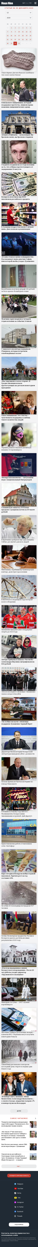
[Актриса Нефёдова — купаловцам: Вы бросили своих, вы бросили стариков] (19, 124)
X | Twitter (20, 1207)
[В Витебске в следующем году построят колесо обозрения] (19, 589)
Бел (24, 3)
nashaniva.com (5, 1240)
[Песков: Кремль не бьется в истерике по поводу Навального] (19, 771)
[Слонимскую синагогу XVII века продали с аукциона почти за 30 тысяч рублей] (19, 498)
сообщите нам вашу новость (19, 1175)
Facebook (20, 1211)
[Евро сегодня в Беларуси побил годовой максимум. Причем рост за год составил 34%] (19, 864)
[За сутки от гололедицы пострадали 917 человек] (19, 895)
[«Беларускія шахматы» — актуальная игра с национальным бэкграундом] (19, 467)
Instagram (20, 1202)
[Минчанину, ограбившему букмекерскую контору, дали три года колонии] (19, 559)
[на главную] (7, 3)
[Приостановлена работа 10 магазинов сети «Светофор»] (19, 833)
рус (30, 3)
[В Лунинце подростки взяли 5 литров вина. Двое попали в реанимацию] (19, 216)
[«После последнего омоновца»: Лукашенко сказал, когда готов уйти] (19, 681)
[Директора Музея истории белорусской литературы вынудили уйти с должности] (19, 741)
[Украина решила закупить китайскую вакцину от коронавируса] (19, 437)
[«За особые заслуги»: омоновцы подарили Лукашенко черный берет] (19, 711)
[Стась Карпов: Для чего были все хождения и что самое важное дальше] (19, 62)
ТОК (19, 1198)
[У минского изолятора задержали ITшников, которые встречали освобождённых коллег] (19, 340)
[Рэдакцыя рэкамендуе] (35, 1118)
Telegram (20, 1184)
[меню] (35, 3)
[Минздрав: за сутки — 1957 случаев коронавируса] (19, 992)
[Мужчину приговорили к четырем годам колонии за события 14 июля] (19, 308)
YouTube (20, 1188)
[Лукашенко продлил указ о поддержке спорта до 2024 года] (19, 619)
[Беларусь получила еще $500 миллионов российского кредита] (19, 186)
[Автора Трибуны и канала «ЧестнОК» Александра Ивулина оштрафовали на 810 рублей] (19, 650)
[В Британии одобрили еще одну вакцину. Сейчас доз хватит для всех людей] (19, 529)
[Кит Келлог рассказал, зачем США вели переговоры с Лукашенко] (19, 1146)
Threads (19, 1216)
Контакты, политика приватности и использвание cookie (15, 1234)
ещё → (19, 1166)
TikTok (19, 1193)
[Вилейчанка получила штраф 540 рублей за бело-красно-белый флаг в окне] (19, 278)
